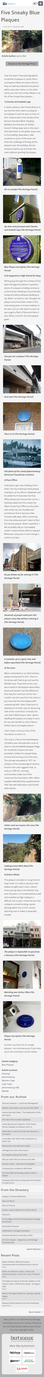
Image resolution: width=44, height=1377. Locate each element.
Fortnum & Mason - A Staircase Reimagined (20, 1103)
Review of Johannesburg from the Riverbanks (20, 1303)
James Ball (21, 56)
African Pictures (8, 1205)
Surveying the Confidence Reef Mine (17, 1168)
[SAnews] (22, 1368)
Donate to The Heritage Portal (22, 63)
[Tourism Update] (29, 1352)
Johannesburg (8, 1077)
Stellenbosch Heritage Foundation (16, 1231)
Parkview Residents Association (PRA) (17, 1235)
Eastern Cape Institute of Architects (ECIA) (19, 1210)
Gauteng (6, 1073)
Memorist (6, 1214)
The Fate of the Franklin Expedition (16, 1119)
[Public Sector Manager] (15, 1352)
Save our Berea (8, 1201)
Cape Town (7, 1084)
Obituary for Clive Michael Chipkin (16, 1146)
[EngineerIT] (15, 1360)
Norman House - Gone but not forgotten (18, 1164)
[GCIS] (29, 1360)
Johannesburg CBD (10, 1087)
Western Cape (8, 1080)
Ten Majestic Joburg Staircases (14, 1155)
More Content (35, 1312)
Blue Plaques (8, 1064)
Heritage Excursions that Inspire (15, 1150)
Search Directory (34, 1249)
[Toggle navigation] (40, 3)
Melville (5, 1091)
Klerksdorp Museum (10, 1226)
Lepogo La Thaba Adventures (14, 1196)
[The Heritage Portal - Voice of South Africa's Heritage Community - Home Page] (9, 3)
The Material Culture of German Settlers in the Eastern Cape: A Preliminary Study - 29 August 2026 (21, 1284)
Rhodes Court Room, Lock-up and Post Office (20, 1108)
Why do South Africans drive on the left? (18, 1159)
